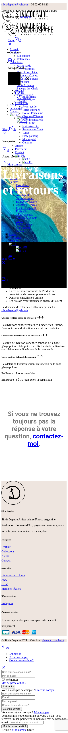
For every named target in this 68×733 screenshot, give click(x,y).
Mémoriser (12, 679)
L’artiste (6, 546)
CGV (4, 584)
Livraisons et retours (13, 575)
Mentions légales (11, 588)
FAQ (4, 579)
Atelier (5, 556)
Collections (7, 551)
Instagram (7, 603)
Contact (5, 560)
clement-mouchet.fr (53, 640)
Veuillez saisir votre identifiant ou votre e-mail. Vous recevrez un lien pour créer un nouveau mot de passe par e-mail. (33, 719)
